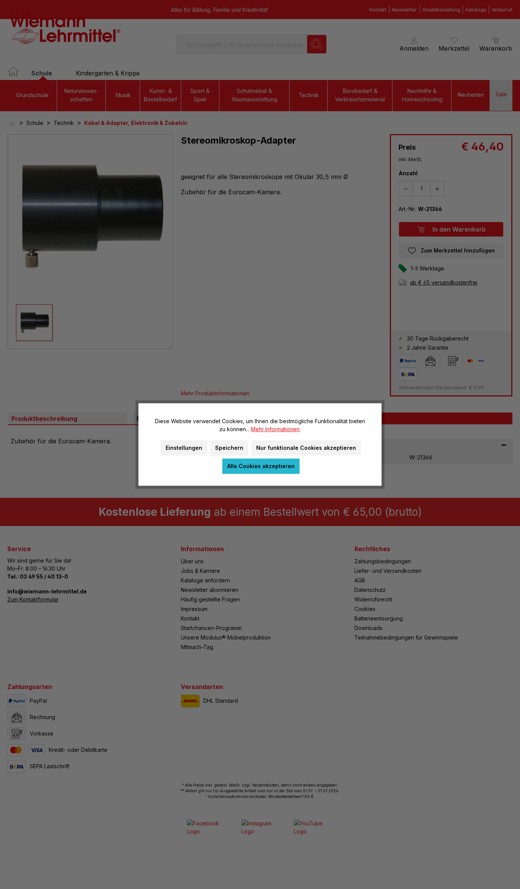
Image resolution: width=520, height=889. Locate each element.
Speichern (229, 447)
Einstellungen (184, 447)
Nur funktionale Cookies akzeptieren (306, 447)
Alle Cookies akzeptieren (261, 466)
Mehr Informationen (275, 429)
